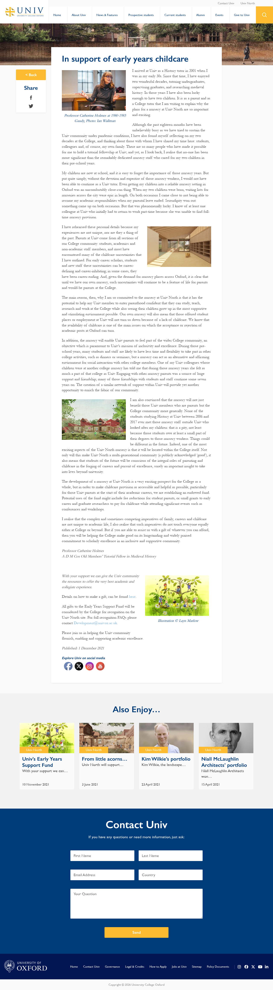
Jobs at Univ (179, 966)
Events (219, 15)
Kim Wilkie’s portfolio (166, 759)
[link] (239, 967)
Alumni (200, 15)
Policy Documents (218, 966)
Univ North (248, 3)
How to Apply (158, 966)
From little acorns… (104, 759)
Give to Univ (242, 15)
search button (264, 14)
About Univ (79, 15)
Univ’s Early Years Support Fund (42, 762)
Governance (112, 966)
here (132, 596)
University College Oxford (24, 11)
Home (57, 15)
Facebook (31, 98)
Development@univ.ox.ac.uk (95, 623)
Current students (175, 15)
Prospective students (141, 15)
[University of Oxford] (25, 966)
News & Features (107, 15)
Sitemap (197, 966)
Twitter (31, 106)
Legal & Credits (134, 966)
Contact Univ (226, 3)
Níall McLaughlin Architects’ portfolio (224, 762)
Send (136, 932)
